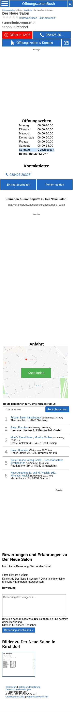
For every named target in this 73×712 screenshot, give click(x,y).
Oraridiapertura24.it (15, 696)
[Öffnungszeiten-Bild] (18, 675)
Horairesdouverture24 (37, 696)
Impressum (11, 687)
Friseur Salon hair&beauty (26, 417)
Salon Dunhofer (20, 450)
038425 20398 (20, 174)
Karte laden (36, 373)
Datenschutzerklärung (29, 687)
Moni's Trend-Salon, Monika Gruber (31, 437)
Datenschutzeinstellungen (18, 689)
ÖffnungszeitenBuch (38, 4)
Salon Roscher (19, 427)
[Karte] (66, 42)
